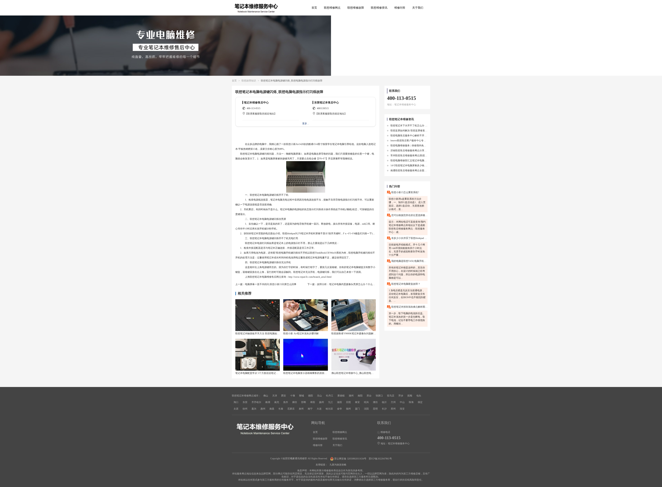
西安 (283, 395)
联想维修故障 (355, 7)
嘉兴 (254, 408)
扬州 (321, 402)
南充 (276, 402)
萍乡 (400, 395)
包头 (418, 395)
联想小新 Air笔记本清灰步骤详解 (301, 333)
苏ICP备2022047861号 (380, 458)
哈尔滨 (329, 408)
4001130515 (323, 108)
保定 (420, 402)
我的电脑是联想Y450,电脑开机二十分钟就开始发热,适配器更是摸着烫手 (409, 261)
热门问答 (394, 186)
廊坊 (294, 402)
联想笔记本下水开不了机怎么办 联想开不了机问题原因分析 (422, 125)
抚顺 (409, 395)
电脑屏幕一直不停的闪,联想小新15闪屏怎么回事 (270, 284)
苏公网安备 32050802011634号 (350, 458)
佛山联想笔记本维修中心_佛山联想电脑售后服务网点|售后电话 (364, 373)
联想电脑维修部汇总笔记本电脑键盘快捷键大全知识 (418, 160)
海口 (236, 402)
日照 (348, 402)
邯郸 (303, 402)
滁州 (351, 395)
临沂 (384, 402)
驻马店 (390, 395)
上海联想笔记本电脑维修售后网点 (263, 277)
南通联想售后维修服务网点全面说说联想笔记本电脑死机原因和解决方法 (429, 170)
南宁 (310, 408)
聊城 (301, 395)
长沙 (384, 408)
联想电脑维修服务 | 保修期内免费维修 (410, 145)
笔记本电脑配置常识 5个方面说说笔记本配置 (259, 373)
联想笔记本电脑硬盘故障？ (405, 284)
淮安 (402, 408)
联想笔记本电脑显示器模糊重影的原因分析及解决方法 (312, 373)
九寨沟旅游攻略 (337, 464)
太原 (236, 408)
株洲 (267, 402)
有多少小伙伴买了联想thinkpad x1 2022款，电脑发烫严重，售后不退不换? (409, 238)
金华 (339, 408)
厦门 (357, 408)
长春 (280, 408)
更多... (305, 123)
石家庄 (291, 408)
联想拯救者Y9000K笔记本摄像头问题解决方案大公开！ (360, 333)
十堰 (292, 395)
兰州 (393, 402)
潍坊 (375, 402)
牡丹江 (329, 395)
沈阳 (366, 408)
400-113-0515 (253, 108)
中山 (402, 402)
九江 (330, 402)
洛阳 (339, 402)
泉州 (301, 408)
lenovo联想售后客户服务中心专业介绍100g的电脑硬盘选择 (421, 140)
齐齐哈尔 (256, 402)
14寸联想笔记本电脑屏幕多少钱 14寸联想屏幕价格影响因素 (422, 165)
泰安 (357, 402)
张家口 (379, 395)
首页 (314, 7)
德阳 (310, 395)
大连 (319, 408)
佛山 (265, 395)
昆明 (375, 408)
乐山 (319, 395)
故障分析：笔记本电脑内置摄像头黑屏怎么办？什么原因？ (348, 284)
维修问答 (399, 7)
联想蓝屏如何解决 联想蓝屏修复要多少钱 (412, 130)
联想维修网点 (332, 7)
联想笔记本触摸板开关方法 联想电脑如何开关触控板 (263, 333)
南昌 (271, 408)
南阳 (360, 395)
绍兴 (366, 402)
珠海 (411, 402)
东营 (245, 402)
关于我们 (417, 7)
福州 (348, 408)
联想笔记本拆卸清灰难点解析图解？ (409, 307)
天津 (274, 395)
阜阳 (312, 402)
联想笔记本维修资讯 (401, 119)
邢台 (369, 395)
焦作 (285, 402)
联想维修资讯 (379, 7)
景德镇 (341, 395)
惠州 (262, 408)
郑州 (393, 408)
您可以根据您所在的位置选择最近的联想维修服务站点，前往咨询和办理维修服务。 (409, 215)
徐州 (245, 408)
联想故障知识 (249, 80)
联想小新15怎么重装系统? (405, 192)
